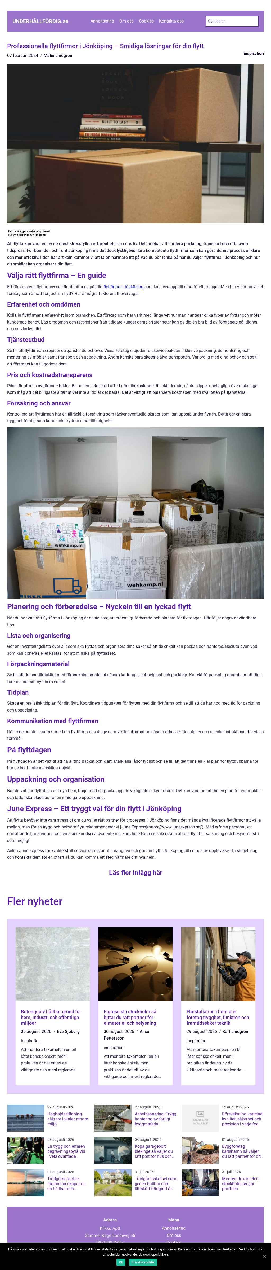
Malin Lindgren (58, 55)
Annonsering (102, 21)
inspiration (254, 53)
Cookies (146, 21)
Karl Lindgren (235, 1031)
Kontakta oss (171, 21)
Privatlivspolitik (143, 1262)
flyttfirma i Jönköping (123, 286)
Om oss (126, 21)
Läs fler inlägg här (135, 872)
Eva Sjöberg (68, 1031)
